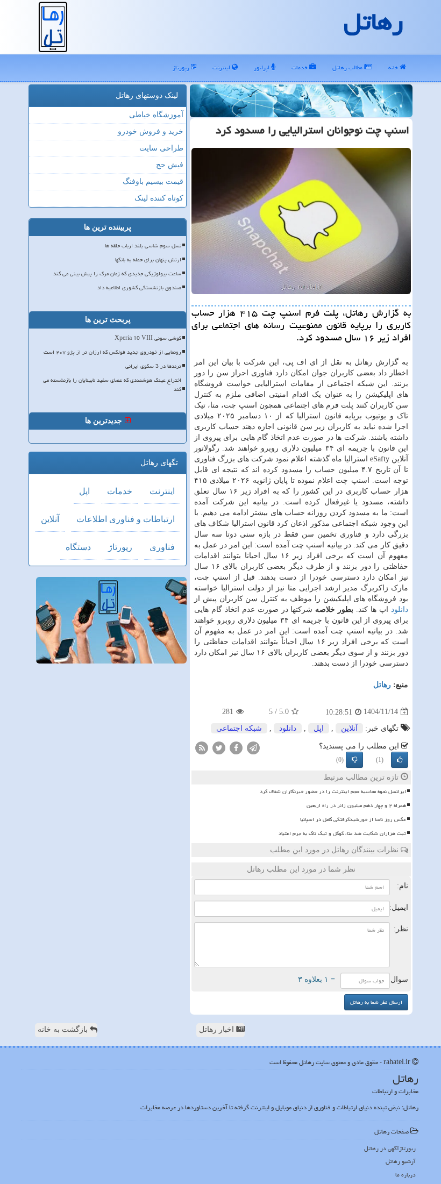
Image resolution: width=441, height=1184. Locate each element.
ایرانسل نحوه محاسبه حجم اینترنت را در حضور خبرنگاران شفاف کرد (333, 791)
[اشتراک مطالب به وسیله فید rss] (201, 747)
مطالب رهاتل (348, 67)
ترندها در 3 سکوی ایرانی (153, 366)
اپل (319, 728)
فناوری (162, 547)
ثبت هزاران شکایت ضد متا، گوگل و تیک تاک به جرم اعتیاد (342, 833)
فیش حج (169, 165)
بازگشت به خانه (64, 1029)
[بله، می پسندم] (399, 760)
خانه (394, 67)
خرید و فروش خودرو (150, 131)
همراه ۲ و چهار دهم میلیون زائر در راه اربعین (356, 805)
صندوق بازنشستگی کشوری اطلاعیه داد (139, 287)
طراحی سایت (161, 148)
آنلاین (349, 728)
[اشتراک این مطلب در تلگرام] (253, 747)
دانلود (399, 609)
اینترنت (222, 67)
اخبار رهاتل (217, 1029)
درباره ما (405, 1174)
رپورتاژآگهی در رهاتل (390, 1148)
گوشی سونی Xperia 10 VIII (148, 338)
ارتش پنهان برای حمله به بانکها (148, 259)
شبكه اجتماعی (239, 728)
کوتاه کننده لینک (158, 198)
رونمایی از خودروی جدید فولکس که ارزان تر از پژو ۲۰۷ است (112, 352)
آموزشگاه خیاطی (156, 115)
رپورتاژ (182, 67)
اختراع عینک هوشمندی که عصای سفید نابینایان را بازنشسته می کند (112, 385)
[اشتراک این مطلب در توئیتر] (218, 747)
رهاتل (382, 685)
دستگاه (78, 547)
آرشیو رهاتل (401, 1161)
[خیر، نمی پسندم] (354, 760)
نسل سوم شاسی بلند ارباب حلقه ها (143, 245)
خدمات (300, 67)
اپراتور (262, 67)
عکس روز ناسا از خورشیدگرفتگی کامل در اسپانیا (353, 819)
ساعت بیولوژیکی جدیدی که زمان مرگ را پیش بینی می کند (117, 273)
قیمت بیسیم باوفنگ (153, 181)
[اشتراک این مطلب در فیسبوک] (236, 747)
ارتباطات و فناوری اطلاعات (125, 519)
